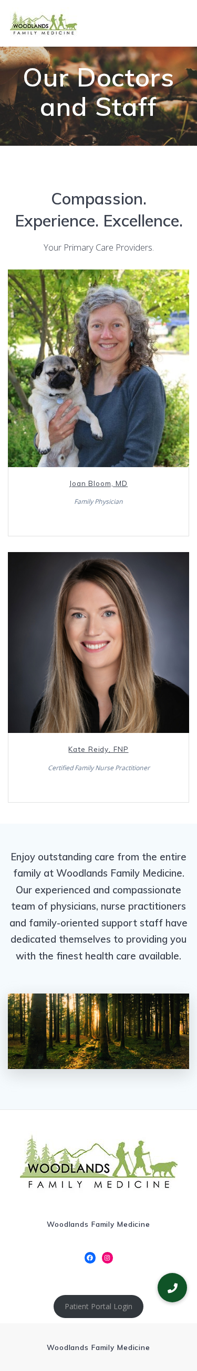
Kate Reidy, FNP (98, 748)
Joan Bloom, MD (98, 483)
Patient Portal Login (98, 1306)
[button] (172, 1287)
